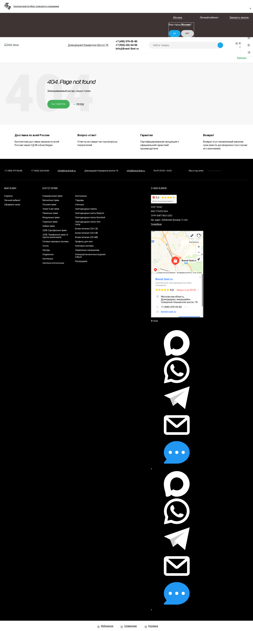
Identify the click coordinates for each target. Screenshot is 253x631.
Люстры (46, 250)
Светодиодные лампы (86, 209)
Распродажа (81, 261)
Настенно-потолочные (53, 263)
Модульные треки (51, 217)
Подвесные (48, 254)
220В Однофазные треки (55, 230)
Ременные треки (50, 213)
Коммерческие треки (52, 196)
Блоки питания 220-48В (86, 237)
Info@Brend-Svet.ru (127, 48)
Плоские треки (49, 204)
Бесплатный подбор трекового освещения (36, 6)
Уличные (79, 204)
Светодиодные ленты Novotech (90, 217)
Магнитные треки (51, 200)
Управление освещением (87, 250)
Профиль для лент (84, 241)
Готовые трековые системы (56, 241)
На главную (58, 104)
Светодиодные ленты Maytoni (89, 213)
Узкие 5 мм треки (51, 209)
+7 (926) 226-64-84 (126, 45)
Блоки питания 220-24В (86, 233)
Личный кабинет (12, 200)
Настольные (81, 196)
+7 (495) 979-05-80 (126, 41)
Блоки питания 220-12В (86, 228)
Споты (46, 246)
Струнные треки (50, 222)
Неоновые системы (84, 246)
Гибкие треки (49, 226)
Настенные (48, 259)
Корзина (8, 196)
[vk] (225, 171)
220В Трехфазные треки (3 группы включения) (55, 235)
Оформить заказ (12, 204)
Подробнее (156, 224)
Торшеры (79, 200)
